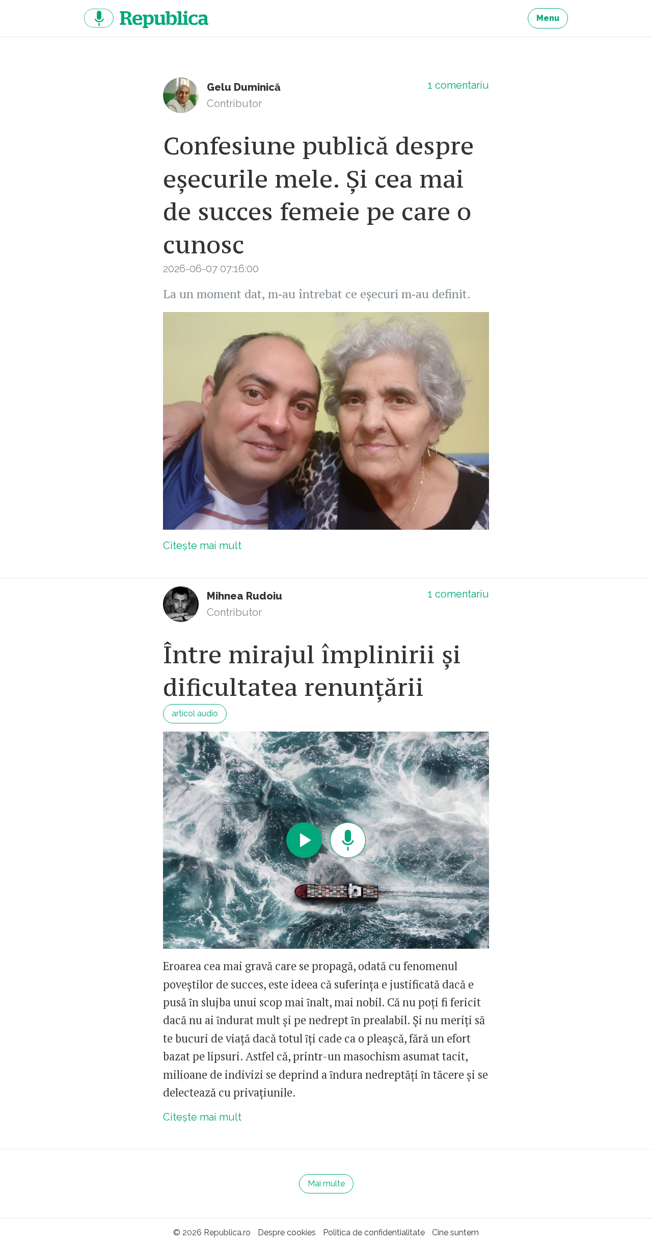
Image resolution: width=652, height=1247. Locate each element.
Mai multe (326, 1183)
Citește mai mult (202, 545)
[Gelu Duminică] (181, 95)
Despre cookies (287, 1232)
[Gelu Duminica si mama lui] (326, 421)
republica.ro (146, 18)
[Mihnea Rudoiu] (181, 604)
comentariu (458, 85)
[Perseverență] (326, 840)
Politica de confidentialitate (374, 1232)
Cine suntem (455, 1232)
